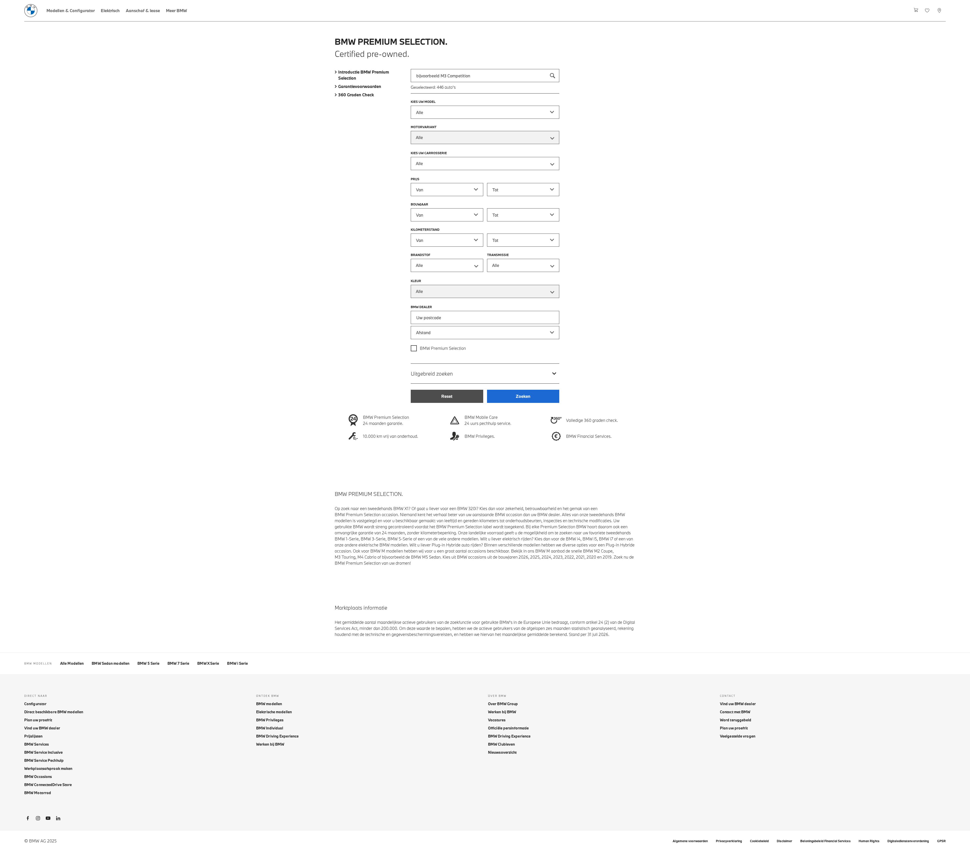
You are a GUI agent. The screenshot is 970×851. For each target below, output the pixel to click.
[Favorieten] (928, 10)
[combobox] (485, 75)
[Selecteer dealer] (940, 10)
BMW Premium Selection (443, 348)
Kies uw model (423, 102)
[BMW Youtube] (48, 819)
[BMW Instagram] (37, 819)
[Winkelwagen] (916, 10)
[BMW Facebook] (27, 819)
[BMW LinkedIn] (58, 819)
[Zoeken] (552, 75)
